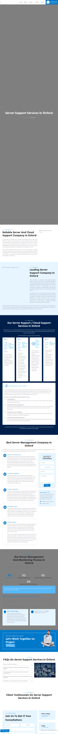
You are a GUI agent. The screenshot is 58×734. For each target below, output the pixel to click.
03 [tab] (43, 575)
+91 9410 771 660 (45, 503)
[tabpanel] (29, 589)
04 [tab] (28, 581)
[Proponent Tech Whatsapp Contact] (49, 730)
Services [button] (30, 2)
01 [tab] (9, 575)
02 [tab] (24, 575)
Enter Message (43, 476)
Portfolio (37, 2)
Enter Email (43, 471)
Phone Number (48, 467)
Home (21, 2)
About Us (25, 2)
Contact (42, 2)
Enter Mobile (28, 725)
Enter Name (43, 462)
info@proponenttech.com (47, 501)
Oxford (28, 117)
